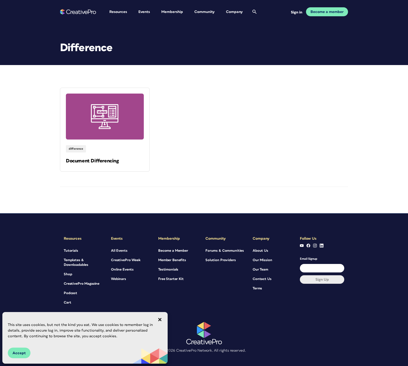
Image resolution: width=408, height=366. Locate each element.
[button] (159, 319)
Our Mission (262, 260)
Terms (257, 288)
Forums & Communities (224, 250)
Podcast (70, 293)
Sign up (322, 279)
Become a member (327, 12)
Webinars (118, 279)
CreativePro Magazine (81, 283)
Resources (118, 12)
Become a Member (173, 250)
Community (204, 12)
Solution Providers (220, 260)
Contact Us (262, 279)
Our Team (260, 269)
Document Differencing (92, 160)
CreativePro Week (125, 260)
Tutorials (71, 250)
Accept (19, 353)
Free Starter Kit (171, 279)
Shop (68, 274)
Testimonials (168, 269)
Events (144, 12)
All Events (119, 250)
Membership (172, 12)
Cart (67, 302)
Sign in (296, 12)
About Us (260, 250)
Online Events (122, 269)
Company (234, 12)
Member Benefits (172, 260)
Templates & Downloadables (76, 262)
